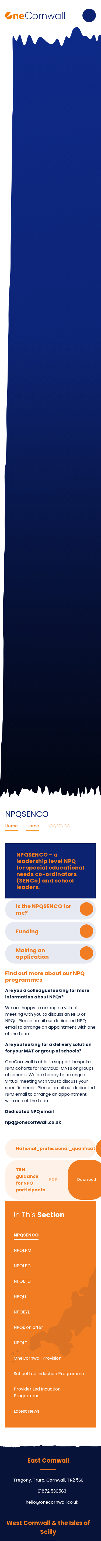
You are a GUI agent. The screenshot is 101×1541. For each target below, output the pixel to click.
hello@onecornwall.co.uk (52, 1502)
